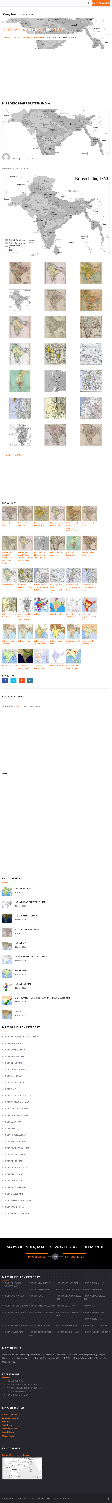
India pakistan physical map (23, 1384)
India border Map (14, 1056)
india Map (10, 1128)
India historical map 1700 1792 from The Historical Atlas (72, 527)
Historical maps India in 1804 (40, 524)
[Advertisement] (56, 78)
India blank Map (14, 1043)
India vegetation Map (17, 1213)
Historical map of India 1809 (89, 553)
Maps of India (12, 37)
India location (13, 1122)
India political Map (16, 1141)
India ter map (39, 614)
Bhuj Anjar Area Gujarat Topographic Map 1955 (56, 588)
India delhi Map (13, 1076)
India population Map (17, 1148)
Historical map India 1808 (23, 524)
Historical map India (7, 524)
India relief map (24, 641)
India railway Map (15, 1154)
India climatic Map (15, 1069)
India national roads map (87, 642)
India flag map (23, 984)
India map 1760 (8, 584)
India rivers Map (14, 1174)
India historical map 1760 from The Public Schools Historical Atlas (25, 556)
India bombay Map (15, 1050)
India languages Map (16, 1115)
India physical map (57, 614)
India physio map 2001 (19, 1391)
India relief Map (13, 1161)
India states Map (14, 1194)
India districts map (57, 665)
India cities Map (13, 1063)
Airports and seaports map (31, 957)
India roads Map (14, 1181)
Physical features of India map (73, 615)
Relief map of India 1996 (73, 642)
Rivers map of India (9, 665)
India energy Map (14, 1082)
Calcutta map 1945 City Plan (9, 615)
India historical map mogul (56, 553)
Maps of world (37, 1257)
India (18, 1011)
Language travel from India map (72, 666)
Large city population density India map (89, 616)
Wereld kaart (8, 1432)
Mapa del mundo (9, 1428)
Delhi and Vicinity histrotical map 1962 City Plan (25, 616)
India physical (23, 888)
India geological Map (17, 1102)
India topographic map (18, 1200)
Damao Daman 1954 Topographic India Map (41, 587)
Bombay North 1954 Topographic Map (73, 587)
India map (20, 943)
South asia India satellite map (24, 666)
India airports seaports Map (21, 1037)
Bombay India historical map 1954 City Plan (39, 555)
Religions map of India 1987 (56, 642)
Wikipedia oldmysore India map (24, 587)
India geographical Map (18, 1096)
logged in (18, 706)
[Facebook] (88, 3)
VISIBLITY (65, 1498)
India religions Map (16, 1167)
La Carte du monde (10, 1418)
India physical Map (15, 1135)
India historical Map (33, 37)
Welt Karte (7, 1425)
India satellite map (26, 916)
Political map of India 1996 (8, 642)
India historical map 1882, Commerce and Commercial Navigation (8, 557)
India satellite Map (15, 1187)
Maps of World (101, 3)
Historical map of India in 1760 (56, 524)
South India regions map (39, 666)
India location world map (30, 902)
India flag (10, 1089)
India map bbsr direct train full (40, 642)
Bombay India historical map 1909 (71, 555)
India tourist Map (15, 1207)
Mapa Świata (8, 1436)
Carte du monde (74, 1257)
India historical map (88, 524)
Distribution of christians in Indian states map (43, 998)
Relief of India (23, 970)
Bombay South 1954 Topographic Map (89, 587)
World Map (7, 1421)
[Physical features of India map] (22, 1468)
